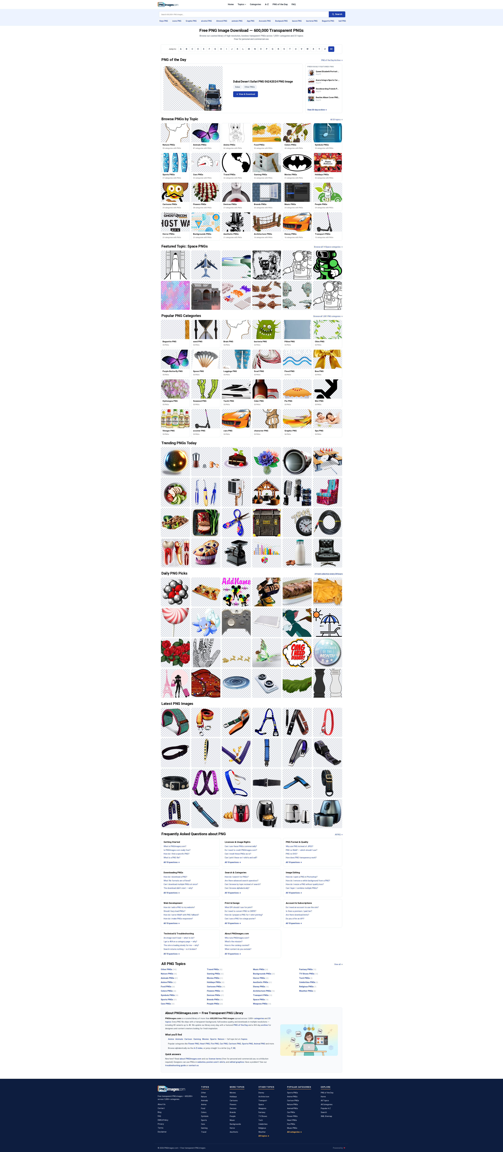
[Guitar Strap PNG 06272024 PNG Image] (175, 813)
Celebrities (262, 1124)
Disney (261, 1093)
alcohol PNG (206, 21)
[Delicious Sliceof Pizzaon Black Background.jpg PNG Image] (205, 592)
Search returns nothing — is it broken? (180, 949)
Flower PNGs (292, 1116)
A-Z (267, 4)
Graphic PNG (191, 21)
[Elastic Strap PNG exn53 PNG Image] (266, 783)
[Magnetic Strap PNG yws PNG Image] (175, 783)
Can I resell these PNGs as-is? (238, 854)
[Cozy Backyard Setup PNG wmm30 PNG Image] (266, 492)
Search (324, 1112)
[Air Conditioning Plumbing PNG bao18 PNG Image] (236, 492)
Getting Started (172, 842)
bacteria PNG (312, 21)
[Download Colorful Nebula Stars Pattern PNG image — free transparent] (175, 295)
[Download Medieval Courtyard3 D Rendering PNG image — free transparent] (205, 295)
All (331, 49)
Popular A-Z (326, 1108)
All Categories (326, 1104)
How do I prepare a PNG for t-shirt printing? (244, 915)
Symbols (204, 1116)
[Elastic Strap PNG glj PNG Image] (236, 783)
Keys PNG (164, 21)
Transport (262, 1100)
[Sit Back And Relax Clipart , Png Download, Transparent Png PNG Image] (327, 622)
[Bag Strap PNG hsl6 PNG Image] (327, 783)
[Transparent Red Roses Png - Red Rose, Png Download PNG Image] (175, 652)
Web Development (173, 903)
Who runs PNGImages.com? (237, 938)
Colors (203, 1112)
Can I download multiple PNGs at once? (181, 884)
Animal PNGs (292, 1108)
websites (201, 1062)
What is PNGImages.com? (175, 846)
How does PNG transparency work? (301, 857)
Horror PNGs (261, 978)
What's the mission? (233, 941)
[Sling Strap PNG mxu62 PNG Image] (175, 752)
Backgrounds (235, 1124)
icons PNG (176, 21)
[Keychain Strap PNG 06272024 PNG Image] (327, 722)
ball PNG (342, 21)
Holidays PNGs (215, 982)
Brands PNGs (215, 999)
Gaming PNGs (215, 974)
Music (232, 1120)
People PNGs (215, 1004)
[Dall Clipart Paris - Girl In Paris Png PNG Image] (175, 683)
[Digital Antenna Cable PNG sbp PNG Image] (327, 522)
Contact (161, 1108)
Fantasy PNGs (307, 969)
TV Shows (262, 1116)
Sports (213, 1039)
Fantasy (261, 1112)
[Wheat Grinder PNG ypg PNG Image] (236, 552)
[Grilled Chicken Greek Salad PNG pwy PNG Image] (175, 492)
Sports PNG (247, 1044)
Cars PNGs (167, 1004)
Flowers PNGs (215, 991)
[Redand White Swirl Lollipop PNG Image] (175, 622)
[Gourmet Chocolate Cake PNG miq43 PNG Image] (236, 461)
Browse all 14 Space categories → (328, 247)
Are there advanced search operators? (241, 880)
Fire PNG (215, 1044)
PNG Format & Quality (297, 842)
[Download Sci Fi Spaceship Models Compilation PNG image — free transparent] (266, 295)
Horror (232, 1128)
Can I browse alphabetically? (237, 888)
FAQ (294, 4)
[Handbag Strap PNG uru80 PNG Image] (236, 752)
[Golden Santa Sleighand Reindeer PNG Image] (236, 652)
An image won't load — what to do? (179, 938)
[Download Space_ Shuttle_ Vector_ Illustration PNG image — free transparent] (175, 264)
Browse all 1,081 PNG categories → (328, 316)
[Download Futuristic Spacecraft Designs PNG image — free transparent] (297, 295)
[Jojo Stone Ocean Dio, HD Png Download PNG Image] (266, 592)
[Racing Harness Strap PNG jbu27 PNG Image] (266, 722)
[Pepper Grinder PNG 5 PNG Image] (205, 461)
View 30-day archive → (317, 110)
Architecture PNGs (264, 991)
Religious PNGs (307, 986)
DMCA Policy (163, 1120)
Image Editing (293, 872)
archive (264, 1025)
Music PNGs (260, 969)
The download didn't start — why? (178, 888)
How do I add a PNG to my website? (179, 907)
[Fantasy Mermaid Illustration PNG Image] (266, 652)
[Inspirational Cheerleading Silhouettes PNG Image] (236, 592)
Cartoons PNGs (216, 986)
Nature (221, 1039)
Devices (233, 1108)
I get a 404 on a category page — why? (180, 941)
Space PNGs (260, 999)
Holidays (233, 1097)
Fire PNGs (291, 1124)
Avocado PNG (265, 21)
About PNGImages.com (237, 933)
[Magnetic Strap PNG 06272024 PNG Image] (327, 752)
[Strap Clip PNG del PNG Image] (236, 722)
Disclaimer (162, 1132)
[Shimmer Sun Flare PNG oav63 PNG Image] (175, 461)
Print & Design (232, 903)
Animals (179, 1039)
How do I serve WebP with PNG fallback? (181, 915)
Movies (205, 1039)
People (233, 1116)
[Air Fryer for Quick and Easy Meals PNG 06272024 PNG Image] (327, 813)
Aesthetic (234, 1132)
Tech (260, 1120)
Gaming (197, 1039)
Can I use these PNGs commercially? (241, 846)
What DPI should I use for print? (239, 907)
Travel (203, 1132)
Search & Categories (235, 872)
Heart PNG (205, 1044)
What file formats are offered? (177, 880)
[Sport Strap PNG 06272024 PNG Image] (297, 783)
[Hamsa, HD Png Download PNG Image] (205, 652)
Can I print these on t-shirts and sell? (241, 857)
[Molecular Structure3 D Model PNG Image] (175, 592)
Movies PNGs (215, 978)
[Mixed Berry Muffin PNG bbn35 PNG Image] (205, 552)
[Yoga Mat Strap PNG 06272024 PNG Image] (175, 722)
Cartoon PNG (235, 1044)
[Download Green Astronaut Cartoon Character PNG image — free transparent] (327, 264)
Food (203, 1108)
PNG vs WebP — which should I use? (301, 850)
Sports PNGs (169, 999)
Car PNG (224, 1044)
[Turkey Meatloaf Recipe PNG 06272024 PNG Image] (205, 522)
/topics (244, 1039)
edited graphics (237, 1062)
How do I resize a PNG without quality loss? (305, 884)
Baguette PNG (328, 21)
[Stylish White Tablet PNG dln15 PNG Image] (266, 622)
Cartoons (234, 1100)
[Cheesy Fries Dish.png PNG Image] (327, 592)
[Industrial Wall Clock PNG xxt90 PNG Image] (297, 522)
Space (261, 1104)
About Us (161, 1104)
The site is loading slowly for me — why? (181, 945)
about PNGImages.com (190, 1059)
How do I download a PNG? (175, 877)
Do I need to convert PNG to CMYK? (240, 911)
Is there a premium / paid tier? (299, 911)
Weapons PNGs (262, 1004)
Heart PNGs (292, 1120)
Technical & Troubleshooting (179, 933)
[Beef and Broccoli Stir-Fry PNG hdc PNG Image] (175, 522)
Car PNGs (291, 1112)
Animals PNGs (169, 978)
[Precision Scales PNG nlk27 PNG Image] (266, 683)
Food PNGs (168, 986)
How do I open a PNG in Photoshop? (302, 877)
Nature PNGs (169, 974)
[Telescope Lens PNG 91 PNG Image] (297, 461)
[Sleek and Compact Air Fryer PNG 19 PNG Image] (266, 813)
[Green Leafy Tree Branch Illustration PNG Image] (297, 683)
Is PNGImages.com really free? (177, 850)
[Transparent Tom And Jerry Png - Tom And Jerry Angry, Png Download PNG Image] (297, 622)
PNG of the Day (280, 4)
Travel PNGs (214, 969)
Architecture (263, 1097)
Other (203, 1093)
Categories (255, 4)
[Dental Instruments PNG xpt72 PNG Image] (205, 492)
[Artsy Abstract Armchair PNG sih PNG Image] (327, 492)
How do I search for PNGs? (237, 877)
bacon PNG (297, 21)
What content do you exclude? (238, 949)
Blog (159, 1112)
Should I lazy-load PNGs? (174, 911)
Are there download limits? (297, 915)
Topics (241, 4)
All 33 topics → (336, 120)
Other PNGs (250, 87)
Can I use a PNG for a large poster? (240, 918)
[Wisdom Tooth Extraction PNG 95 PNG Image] (175, 552)
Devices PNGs (215, 995)
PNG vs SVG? (291, 854)
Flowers (233, 1104)
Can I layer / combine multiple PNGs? (302, 888)
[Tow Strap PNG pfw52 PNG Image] (205, 722)
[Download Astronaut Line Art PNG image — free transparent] (297, 264)
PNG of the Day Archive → (332, 60)
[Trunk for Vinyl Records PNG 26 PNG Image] (266, 522)
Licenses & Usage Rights (237, 842)
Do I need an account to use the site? (302, 907)
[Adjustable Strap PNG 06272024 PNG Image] (205, 813)
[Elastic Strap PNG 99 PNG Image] (205, 783)
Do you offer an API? (295, 918)
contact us (194, 1065)
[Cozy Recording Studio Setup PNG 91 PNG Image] (297, 492)
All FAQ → (339, 834)
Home (231, 4)
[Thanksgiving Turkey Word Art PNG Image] (205, 683)
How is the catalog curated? (237, 945)
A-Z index (198, 1048)
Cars (203, 1124)
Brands (233, 1112)
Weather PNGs (307, 991)
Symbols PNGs (169, 995)
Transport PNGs (262, 995)
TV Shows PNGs (308, 974)
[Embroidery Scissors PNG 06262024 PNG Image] (236, 522)
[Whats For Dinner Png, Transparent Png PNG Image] (297, 652)
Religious (262, 1128)
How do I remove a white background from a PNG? (308, 880)
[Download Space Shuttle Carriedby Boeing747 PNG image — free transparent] (205, 264)
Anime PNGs (168, 982)
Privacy (161, 1124)
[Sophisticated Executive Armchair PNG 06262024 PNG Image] (327, 552)
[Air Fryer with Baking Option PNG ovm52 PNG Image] (236, 813)
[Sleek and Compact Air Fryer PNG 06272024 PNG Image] (297, 813)
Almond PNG (221, 21)
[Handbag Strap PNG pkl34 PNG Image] (205, 752)
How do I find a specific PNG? (176, 854)
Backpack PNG (281, 21)
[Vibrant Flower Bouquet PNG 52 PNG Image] (266, 461)
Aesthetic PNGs (262, 982)
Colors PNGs (168, 991)
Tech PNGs (305, 978)
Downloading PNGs (173, 872)
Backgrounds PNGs (264, 974)
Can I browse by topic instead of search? (243, 884)
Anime (171, 1039)
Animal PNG (259, 1044)
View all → (338, 964)
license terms (215, 1059)
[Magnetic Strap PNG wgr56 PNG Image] (297, 752)
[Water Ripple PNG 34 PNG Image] (236, 683)
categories (259, 1018)
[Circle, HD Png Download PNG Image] (327, 652)
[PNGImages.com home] (168, 4)
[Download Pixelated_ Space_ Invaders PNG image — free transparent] (236, 295)
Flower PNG (193, 1044)
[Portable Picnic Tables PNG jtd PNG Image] (327, 461)
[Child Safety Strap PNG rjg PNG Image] (266, 752)
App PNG (250, 21)
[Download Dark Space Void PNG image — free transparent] (266, 264)
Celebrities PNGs (308, 982)
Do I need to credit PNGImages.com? (241, 850)
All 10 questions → (172, 862)
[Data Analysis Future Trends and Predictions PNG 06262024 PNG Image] (266, 552)
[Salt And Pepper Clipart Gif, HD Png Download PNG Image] (327, 683)
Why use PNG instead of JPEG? (299, 846)
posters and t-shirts (215, 1062)
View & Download (247, 94)
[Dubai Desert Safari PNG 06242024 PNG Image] (193, 88)
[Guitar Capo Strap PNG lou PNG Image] (297, 722)
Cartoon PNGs (293, 1100)
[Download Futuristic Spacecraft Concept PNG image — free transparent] (236, 264)
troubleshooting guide (175, 1065)
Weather (262, 1132)
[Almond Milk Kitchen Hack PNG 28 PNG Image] (297, 552)
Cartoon (188, 1039)
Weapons (262, 1108)
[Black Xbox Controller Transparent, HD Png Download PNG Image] (236, 622)
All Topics (325, 1100)
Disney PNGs (261, 986)
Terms (160, 1128)
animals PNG (237, 21)
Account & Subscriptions (299, 903)
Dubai (237, 87)
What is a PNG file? (172, 857)
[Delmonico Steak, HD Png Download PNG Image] (297, 592)
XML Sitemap (326, 1116)
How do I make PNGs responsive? (178, 918)
